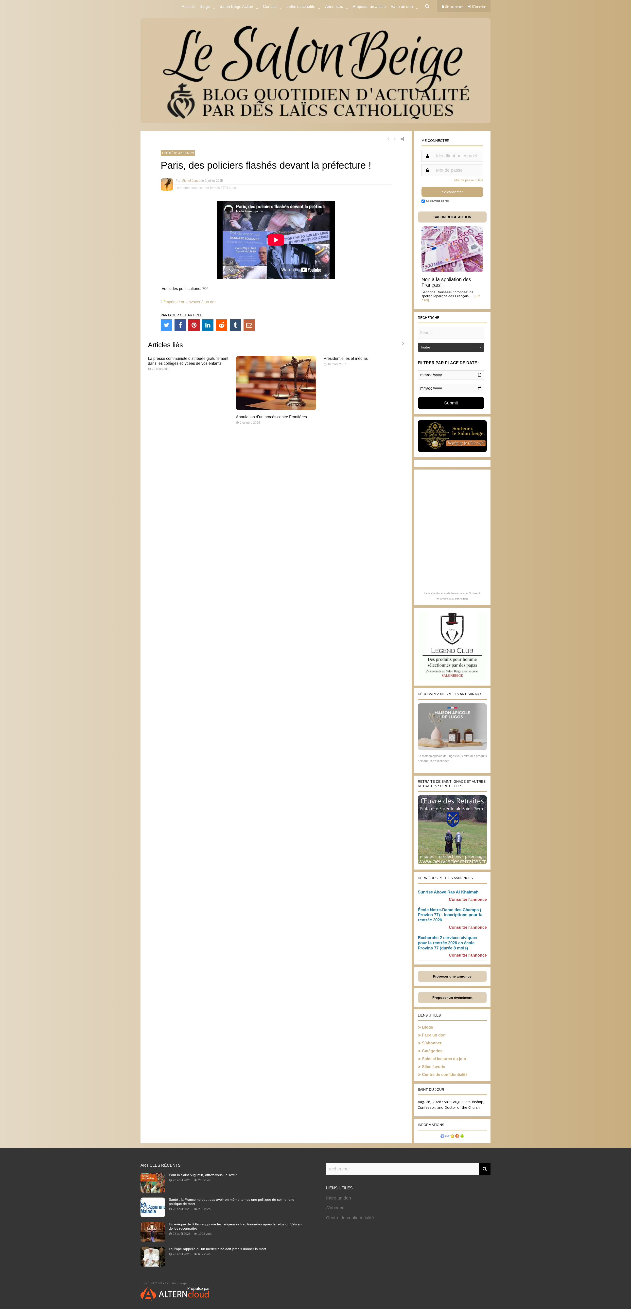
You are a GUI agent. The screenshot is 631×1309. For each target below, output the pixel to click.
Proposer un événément (452, 998)
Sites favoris (433, 1067)
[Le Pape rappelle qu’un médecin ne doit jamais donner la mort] (152, 1265)
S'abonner (336, 1207)
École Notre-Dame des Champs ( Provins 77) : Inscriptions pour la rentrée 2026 (450, 915)
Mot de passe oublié (468, 180)
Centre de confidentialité (445, 1075)
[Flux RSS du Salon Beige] (457, 1137)
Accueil (188, 6)
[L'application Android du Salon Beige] (462, 1137)
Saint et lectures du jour (444, 1059)
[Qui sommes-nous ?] (442, 1137)
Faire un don (434, 1035)
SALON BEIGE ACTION (452, 217)
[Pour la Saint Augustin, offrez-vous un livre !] (152, 1191)
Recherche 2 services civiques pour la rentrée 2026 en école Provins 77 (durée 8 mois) (447, 942)
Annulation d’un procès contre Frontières (271, 417)
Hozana (463, 598)
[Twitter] (166, 325)
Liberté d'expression (178, 152)
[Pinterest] (194, 325)
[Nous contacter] (447, 1137)
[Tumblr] (235, 325)
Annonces (334, 6)
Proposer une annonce (452, 976)
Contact (270, 6)
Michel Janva (190, 180)
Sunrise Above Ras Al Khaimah (448, 892)
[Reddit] (221, 325)
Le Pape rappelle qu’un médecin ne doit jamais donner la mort (217, 1249)
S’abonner (431, 1043)
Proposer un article (369, 6)
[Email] (249, 325)
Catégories (432, 1051)
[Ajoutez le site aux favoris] (452, 1137)
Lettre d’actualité (300, 6)
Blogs (205, 6)
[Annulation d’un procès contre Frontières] (276, 409)
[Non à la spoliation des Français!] (452, 271)
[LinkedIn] (207, 325)
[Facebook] (180, 325)
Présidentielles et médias (346, 358)
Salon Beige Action (236, 6)
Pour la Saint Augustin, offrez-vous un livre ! (203, 1175)
